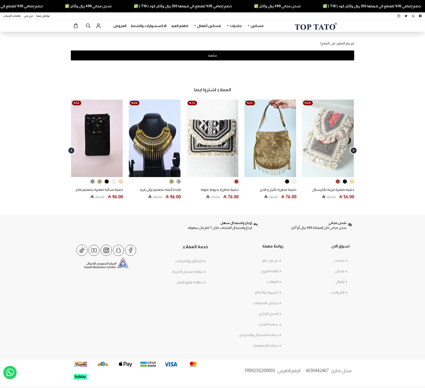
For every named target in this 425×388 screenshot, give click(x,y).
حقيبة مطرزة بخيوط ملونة (220, 189)
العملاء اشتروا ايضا (212, 89)
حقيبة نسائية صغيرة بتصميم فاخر (99, 189)
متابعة (212, 55)
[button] (353, 150)
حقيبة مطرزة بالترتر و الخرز (278, 189)
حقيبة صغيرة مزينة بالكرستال (333, 189)
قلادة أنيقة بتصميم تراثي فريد (160, 189)
